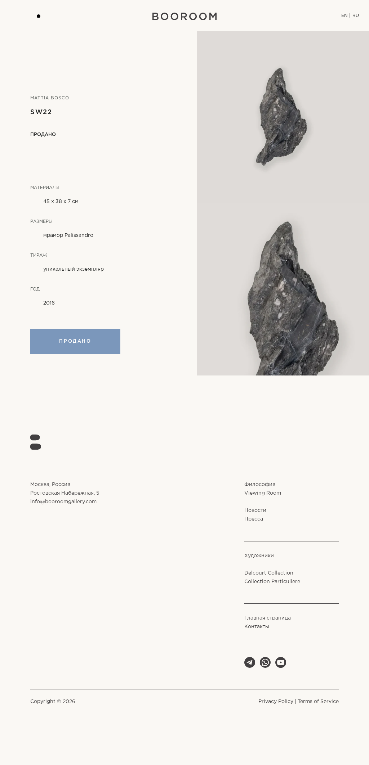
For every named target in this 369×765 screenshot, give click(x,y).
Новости (255, 510)
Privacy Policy (275, 701)
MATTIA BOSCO (49, 98)
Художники (259, 556)
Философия (259, 484)
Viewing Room (262, 493)
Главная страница (267, 618)
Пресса (253, 519)
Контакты (256, 627)
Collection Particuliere (272, 582)
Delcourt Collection (268, 573)
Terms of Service (318, 701)
